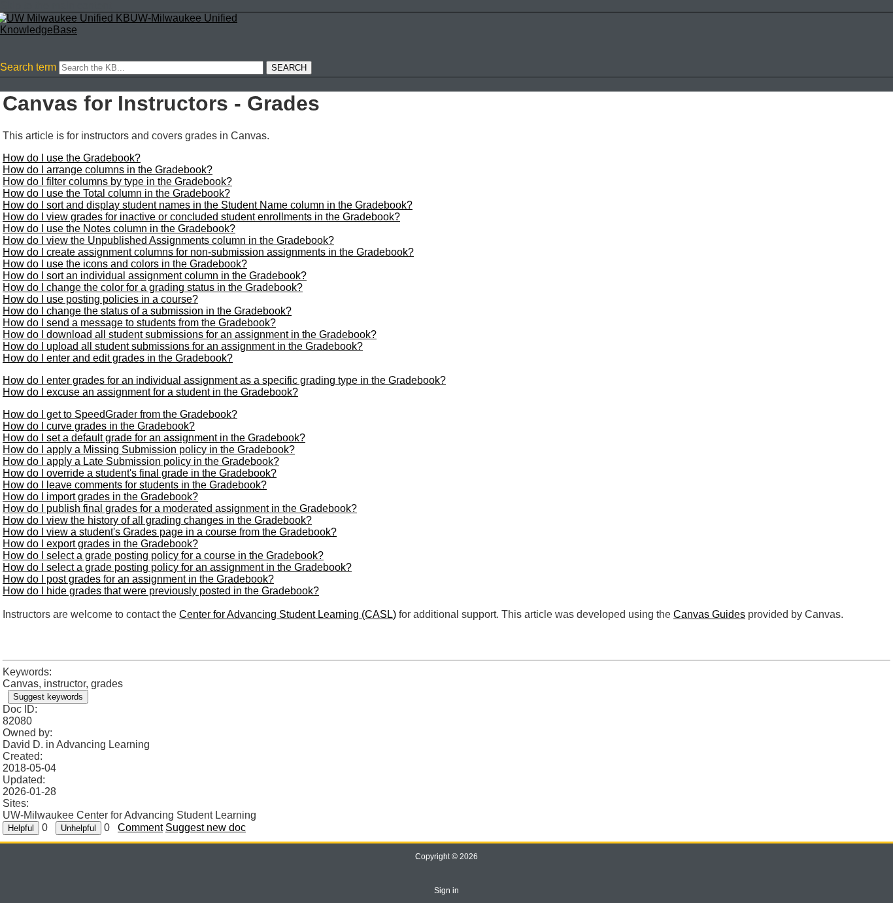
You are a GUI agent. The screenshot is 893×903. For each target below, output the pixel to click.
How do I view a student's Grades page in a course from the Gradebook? (170, 531)
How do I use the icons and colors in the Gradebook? (125, 263)
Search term (28, 67)
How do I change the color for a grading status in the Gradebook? (153, 287)
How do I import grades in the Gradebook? (100, 496)
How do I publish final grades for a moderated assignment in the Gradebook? (180, 508)
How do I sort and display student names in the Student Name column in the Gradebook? (208, 205)
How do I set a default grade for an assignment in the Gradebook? (154, 437)
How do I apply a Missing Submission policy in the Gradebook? (149, 449)
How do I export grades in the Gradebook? (100, 543)
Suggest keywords (48, 697)
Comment (140, 827)
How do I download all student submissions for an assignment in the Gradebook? (190, 334)
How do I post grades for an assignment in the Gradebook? (138, 579)
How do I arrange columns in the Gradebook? (107, 169)
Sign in (446, 890)
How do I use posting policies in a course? (100, 299)
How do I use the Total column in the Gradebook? (116, 193)
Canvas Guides (709, 614)
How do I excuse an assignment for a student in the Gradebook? (150, 392)
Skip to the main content (55, 5)
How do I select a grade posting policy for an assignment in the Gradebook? (177, 567)
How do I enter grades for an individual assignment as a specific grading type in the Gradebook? (224, 380)
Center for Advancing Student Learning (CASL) (287, 614)
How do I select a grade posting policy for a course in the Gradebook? (163, 555)
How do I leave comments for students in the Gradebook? (135, 484)
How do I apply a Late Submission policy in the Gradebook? (141, 461)
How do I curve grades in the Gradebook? (99, 426)
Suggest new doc (205, 827)
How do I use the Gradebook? (72, 157)
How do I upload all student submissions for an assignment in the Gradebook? (183, 346)
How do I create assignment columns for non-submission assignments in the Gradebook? (208, 252)
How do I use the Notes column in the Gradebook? (119, 228)
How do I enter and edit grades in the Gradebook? (118, 358)
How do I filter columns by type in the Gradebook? (117, 181)
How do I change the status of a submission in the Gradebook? (147, 310)
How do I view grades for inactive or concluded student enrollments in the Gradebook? (201, 216)
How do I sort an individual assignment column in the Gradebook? (155, 275)
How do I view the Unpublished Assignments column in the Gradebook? (168, 240)
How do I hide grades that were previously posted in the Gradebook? (161, 590)
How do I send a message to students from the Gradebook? (139, 322)
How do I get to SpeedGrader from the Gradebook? (120, 414)
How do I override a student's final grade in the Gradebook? (140, 473)
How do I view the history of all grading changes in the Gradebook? (157, 520)
